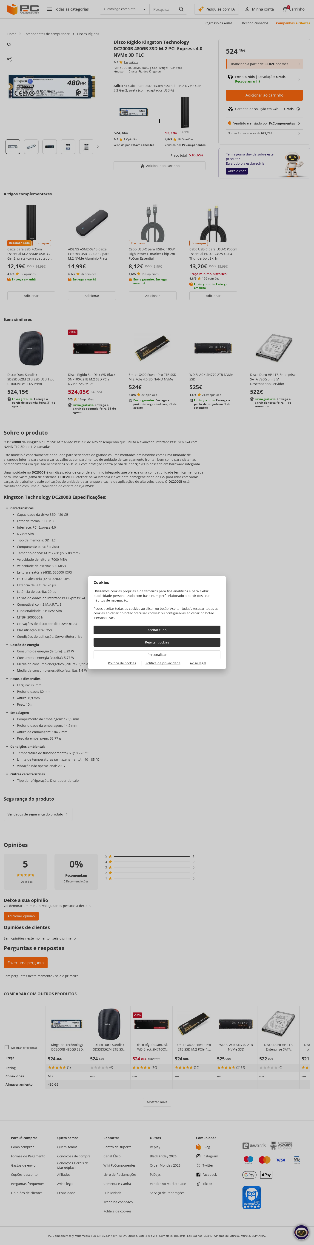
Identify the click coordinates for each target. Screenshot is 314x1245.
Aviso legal (198, 663)
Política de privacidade (163, 663)
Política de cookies (122, 663)
